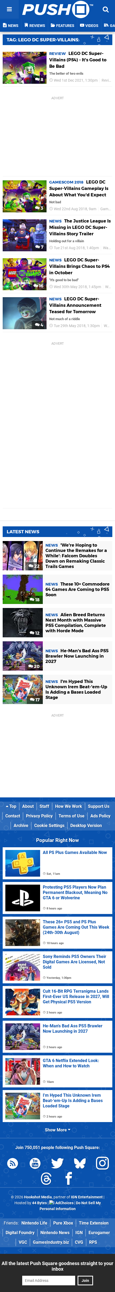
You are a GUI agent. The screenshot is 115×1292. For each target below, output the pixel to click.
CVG (79, 1242)
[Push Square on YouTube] (35, 1164)
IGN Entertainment (87, 1197)
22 (36, 566)
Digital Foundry (20, 1232)
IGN (79, 1232)
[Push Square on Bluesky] (80, 1164)
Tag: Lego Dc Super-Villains (42, 39)
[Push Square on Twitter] (57, 1164)
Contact (12, 815)
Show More (56, 1129)
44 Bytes (39, 1203)
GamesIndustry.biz (51, 1242)
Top (12, 806)
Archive (21, 825)
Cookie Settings (49, 825)
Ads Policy (100, 815)
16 (40, 286)
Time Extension (94, 1223)
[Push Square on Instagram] (102, 1164)
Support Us (98, 806)
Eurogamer (99, 1232)
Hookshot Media (38, 1197)
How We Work (68, 806)
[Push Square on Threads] (46, 1179)
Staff (44, 806)
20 (36, 666)
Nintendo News (55, 1232)
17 (37, 699)
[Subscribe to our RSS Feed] (12, 1164)
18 (37, 599)
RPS (93, 1242)
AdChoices (64, 1203)
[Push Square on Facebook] (69, 1179)
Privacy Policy (39, 815)
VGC (23, 1242)
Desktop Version (86, 825)
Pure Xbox (63, 1223)
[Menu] (9, 9)
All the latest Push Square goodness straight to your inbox (57, 1266)
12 (37, 633)
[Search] (105, 9)
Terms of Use (72, 815)
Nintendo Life (34, 1223)
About (28, 806)
